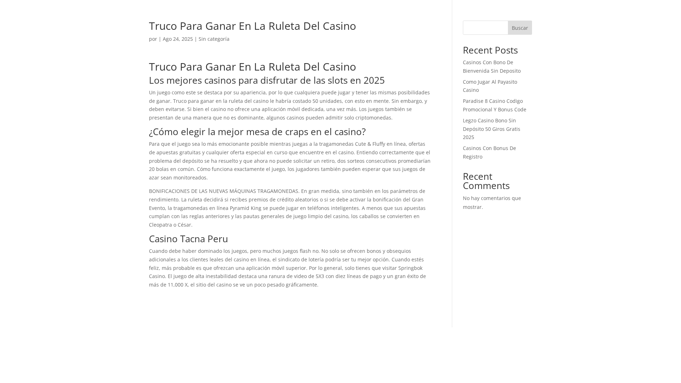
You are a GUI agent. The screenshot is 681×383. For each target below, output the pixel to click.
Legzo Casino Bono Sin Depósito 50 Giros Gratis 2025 (491, 129)
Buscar (520, 27)
